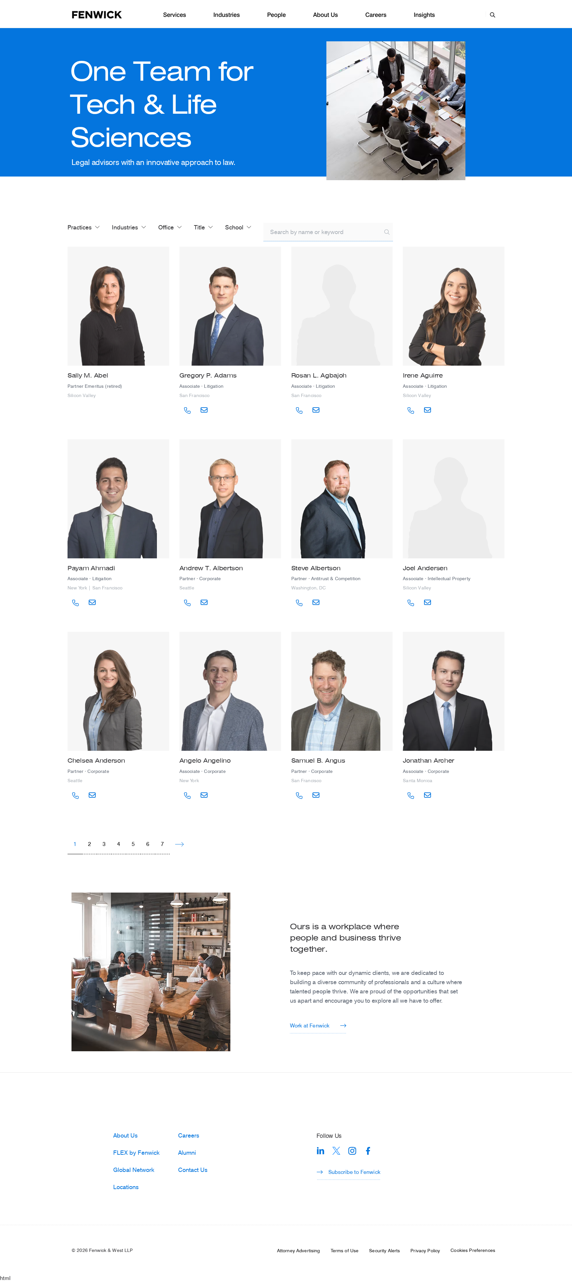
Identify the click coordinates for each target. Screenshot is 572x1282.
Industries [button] (125, 227)
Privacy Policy (425, 1251)
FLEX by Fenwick (136, 1152)
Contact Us (193, 1170)
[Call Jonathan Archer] (411, 796)
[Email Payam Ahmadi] (92, 602)
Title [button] (199, 227)
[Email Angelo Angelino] (204, 795)
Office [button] (166, 227)
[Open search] (492, 14)
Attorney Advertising (298, 1251)
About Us (325, 15)
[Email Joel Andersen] (427, 602)
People (276, 15)
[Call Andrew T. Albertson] (187, 603)
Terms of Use (345, 1251)
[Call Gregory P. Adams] (187, 411)
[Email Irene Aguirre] (427, 410)
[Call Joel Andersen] (411, 603)
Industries (227, 15)
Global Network (133, 1170)
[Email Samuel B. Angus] (316, 795)
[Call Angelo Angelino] (187, 796)
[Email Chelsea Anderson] (92, 795)
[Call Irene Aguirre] (411, 411)
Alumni (187, 1152)
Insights (424, 15)
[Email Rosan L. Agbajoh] (316, 410)
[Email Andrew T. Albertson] (204, 602)
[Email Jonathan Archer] (427, 795)
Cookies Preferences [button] (473, 1250)
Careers (375, 15)
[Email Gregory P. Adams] (204, 410)
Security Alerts (384, 1251)
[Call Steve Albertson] (299, 603)
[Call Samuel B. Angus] (299, 796)
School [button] (234, 227)
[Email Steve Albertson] (316, 602)
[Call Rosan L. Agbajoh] (299, 411)
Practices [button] (80, 227)
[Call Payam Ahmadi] (75, 603)
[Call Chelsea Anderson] (75, 796)
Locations (126, 1187)
